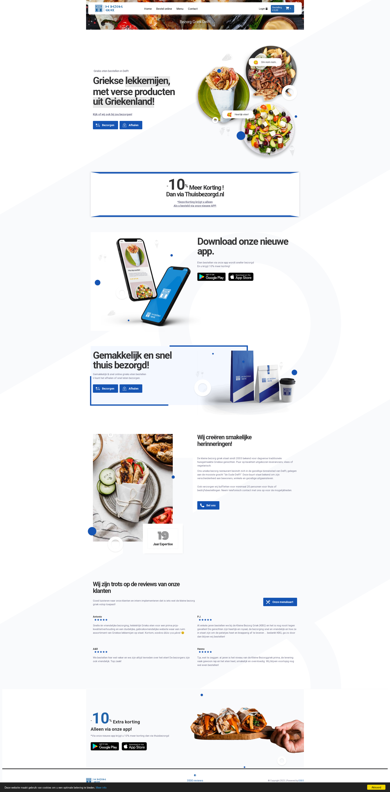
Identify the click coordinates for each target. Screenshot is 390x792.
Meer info (101, 787)
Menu (180, 8)
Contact (193, 8)
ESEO (301, 780)
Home (148, 8)
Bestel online (164, 8)
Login (262, 8)
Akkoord (376, 787)
